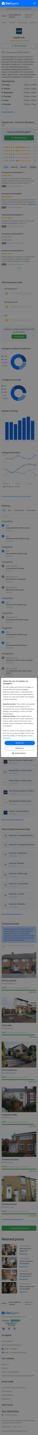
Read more (7, 738)
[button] (19, 753)
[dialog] (19, 717)
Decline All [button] (19, 748)
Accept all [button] (20, 743)
